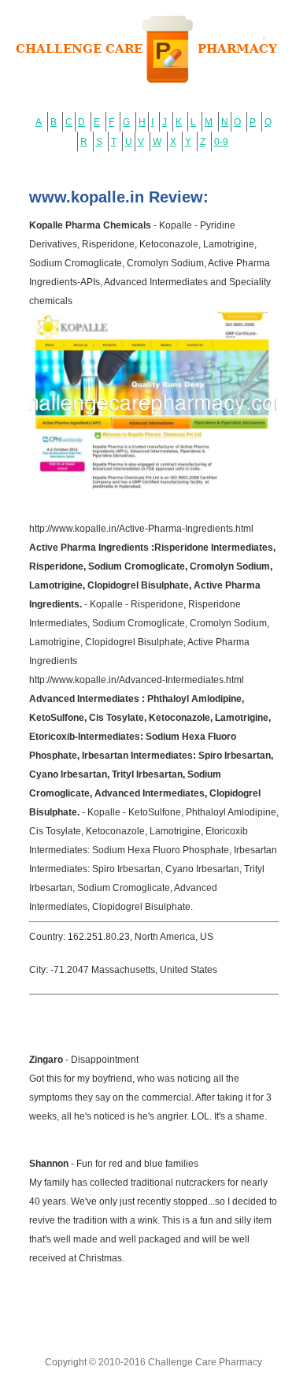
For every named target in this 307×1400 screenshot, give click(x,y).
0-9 (221, 141)
